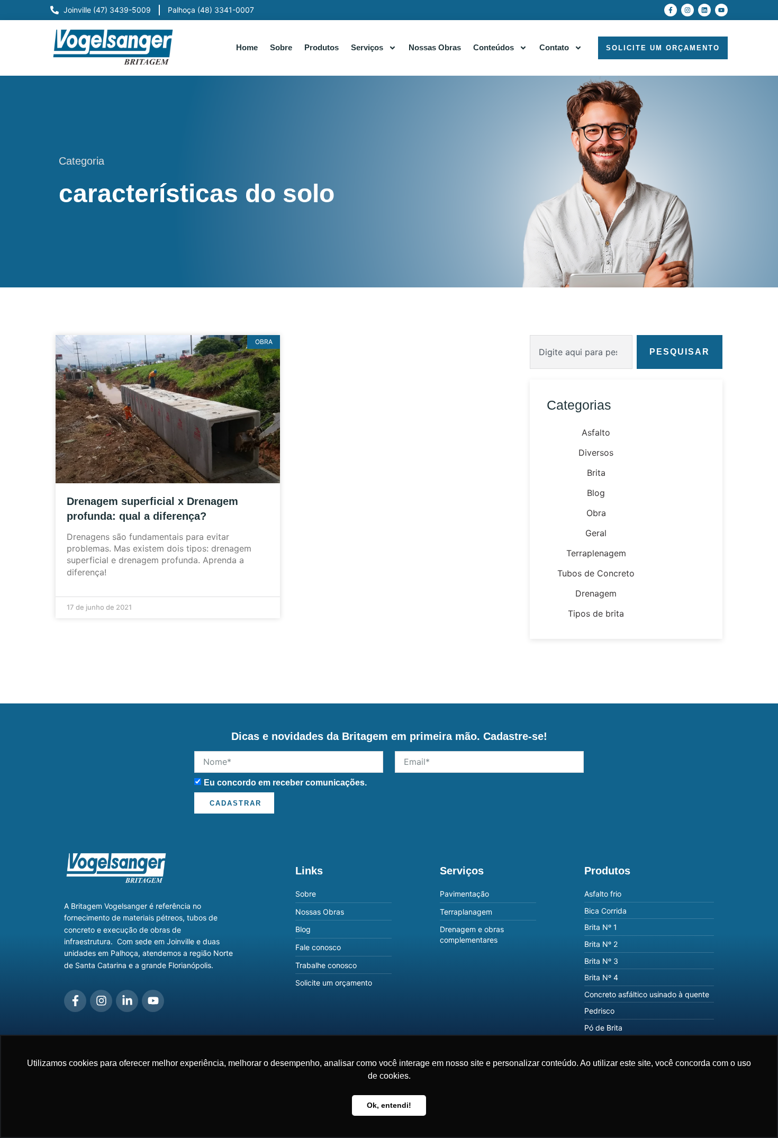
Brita (596, 472)
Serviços (367, 47)
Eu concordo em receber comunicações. (285, 782)
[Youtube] (721, 10)
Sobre (281, 47)
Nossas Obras (435, 47)
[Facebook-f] (670, 10)
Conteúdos (493, 47)
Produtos (321, 47)
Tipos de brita (596, 613)
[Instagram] (687, 10)
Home (247, 47)
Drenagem (596, 593)
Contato (554, 47)
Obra (596, 513)
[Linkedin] (704, 10)
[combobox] (581, 352)
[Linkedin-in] (127, 1001)
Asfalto (596, 432)
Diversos (595, 452)
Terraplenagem (596, 553)
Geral (596, 533)
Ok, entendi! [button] (389, 1105)
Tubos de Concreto (596, 573)
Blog (596, 492)
